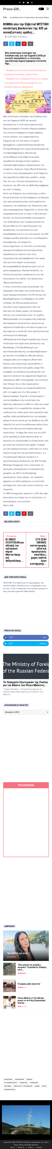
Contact (39, 1147)
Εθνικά (37, 1086)
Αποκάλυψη (34, 1082)
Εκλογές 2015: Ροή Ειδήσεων (23, 1086)
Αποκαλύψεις (19, 1079)
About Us (21, 1147)
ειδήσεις (29, 1079)
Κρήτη (44, 1086)
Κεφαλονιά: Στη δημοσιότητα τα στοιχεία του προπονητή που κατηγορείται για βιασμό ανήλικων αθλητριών (26, 83)
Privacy (30, 1147)
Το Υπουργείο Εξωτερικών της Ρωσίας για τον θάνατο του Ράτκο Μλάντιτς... (25, 684)
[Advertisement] (26, 748)
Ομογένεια (7, 1086)
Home (12, 1147)
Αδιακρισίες (23, 1082)
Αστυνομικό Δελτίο (10, 1082)
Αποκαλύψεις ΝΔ (9, 1089)
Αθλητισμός (8, 1079)
